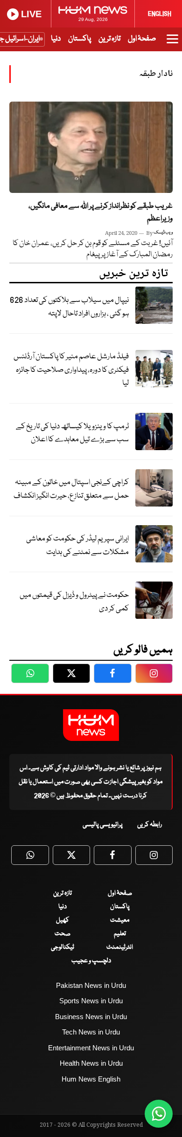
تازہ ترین (109, 39)
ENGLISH (159, 14)
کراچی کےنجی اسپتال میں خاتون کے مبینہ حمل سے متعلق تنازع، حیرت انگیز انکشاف (71, 489)
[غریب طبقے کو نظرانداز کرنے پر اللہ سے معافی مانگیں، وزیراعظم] (91, 147)
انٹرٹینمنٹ (119, 947)
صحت (62, 934)
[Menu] (172, 43)
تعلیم (120, 934)
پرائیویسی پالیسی (103, 825)
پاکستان (79, 39)
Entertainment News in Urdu (91, 1048)
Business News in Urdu (91, 1017)
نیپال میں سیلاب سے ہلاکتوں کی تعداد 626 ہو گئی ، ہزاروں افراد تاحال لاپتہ (69, 307)
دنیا (56, 39)
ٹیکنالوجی (62, 947)
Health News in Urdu (91, 1063)
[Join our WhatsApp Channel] (159, 1114)
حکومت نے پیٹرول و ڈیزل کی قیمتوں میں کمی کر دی (74, 602)
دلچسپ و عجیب (91, 961)
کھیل (62, 920)
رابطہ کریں (149, 825)
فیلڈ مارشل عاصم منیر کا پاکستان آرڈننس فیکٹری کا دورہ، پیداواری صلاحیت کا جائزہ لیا (71, 370)
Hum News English (91, 1079)
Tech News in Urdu (91, 1032)
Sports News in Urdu (91, 1001)
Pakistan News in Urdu (91, 985)
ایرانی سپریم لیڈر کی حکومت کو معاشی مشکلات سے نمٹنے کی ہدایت (77, 545)
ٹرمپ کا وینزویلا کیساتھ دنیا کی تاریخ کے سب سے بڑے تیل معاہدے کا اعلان (72, 433)
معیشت (119, 920)
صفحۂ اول (142, 39)
